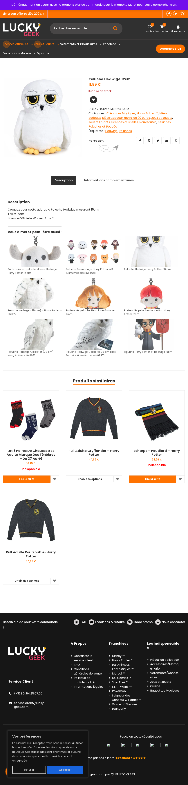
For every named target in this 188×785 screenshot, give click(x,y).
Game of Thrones (124, 704)
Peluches (164, 122)
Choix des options (89, 479)
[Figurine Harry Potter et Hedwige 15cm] (151, 334)
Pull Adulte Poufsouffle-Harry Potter (31, 554)
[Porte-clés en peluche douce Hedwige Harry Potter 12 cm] (35, 251)
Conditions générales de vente (88, 671)
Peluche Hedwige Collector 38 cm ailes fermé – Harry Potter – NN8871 (91, 353)
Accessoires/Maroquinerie (164, 666)
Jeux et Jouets (161, 118)
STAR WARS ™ (122, 687)
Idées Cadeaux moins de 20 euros (126, 118)
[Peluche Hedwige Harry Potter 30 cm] (151, 251)
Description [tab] (64, 180)
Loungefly (119, 709)
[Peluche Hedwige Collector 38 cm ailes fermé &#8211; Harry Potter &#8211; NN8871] (93, 334)
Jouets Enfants (99, 122)
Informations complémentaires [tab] (109, 180)
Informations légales (88, 687)
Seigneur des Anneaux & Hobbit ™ (126, 697)
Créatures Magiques (120, 113)
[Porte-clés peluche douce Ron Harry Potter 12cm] (151, 293)
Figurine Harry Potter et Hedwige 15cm (148, 352)
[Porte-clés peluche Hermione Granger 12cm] (93, 293)
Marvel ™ (118, 673)
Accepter (65, 770)
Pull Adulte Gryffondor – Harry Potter (93, 453)
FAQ (83, 622)
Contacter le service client (83, 658)
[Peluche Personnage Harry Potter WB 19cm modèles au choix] (93, 251)
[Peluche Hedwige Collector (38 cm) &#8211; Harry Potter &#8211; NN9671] (35, 334)
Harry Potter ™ (147, 113)
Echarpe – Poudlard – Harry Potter (156, 453)
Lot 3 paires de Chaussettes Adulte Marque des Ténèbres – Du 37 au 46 (31, 455)
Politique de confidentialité (84, 680)
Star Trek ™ (120, 682)
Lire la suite (27, 479)
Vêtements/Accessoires (164, 675)
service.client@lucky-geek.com (29, 705)
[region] (47, 754)
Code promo (143, 622)
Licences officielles (124, 122)
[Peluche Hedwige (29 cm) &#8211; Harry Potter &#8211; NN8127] (35, 293)
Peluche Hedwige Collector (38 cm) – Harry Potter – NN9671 (32, 353)
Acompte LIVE (170, 49)
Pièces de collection (164, 660)
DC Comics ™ (121, 678)
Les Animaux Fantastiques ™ (123, 667)
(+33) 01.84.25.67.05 (28, 693)
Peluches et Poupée (102, 126)
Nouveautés (147, 122)
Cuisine (155, 686)
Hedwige (111, 131)
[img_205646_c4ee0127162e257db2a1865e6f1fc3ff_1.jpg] (43, 117)
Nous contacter (173, 622)
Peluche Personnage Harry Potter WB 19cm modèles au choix (89, 271)
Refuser (29, 770)
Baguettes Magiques (164, 690)
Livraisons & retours (110, 622)
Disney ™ (118, 656)
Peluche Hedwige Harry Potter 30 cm (147, 269)
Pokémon (119, 691)
